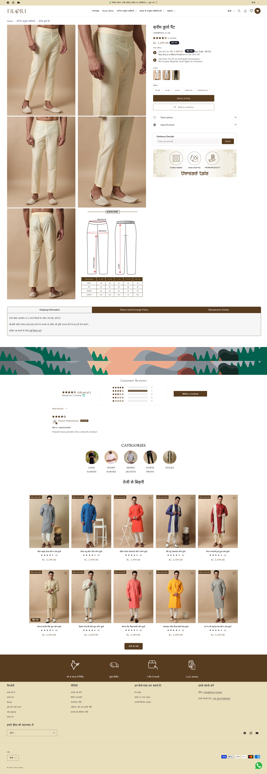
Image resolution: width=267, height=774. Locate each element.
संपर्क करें (10, 697)
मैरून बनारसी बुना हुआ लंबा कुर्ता (217, 551)
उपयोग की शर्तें (76, 692)
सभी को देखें (134, 646)
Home (10, 21)
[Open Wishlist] (251, 11)
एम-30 (168, 90)
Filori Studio (18, 767)
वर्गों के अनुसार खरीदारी (125, 11)
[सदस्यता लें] (54, 733)
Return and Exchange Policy (134, 310)
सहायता (170, 11)
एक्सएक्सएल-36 (204, 90)
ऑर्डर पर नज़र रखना (142, 697)
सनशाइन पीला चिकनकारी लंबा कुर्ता (175, 626)
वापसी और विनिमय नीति (79, 712)
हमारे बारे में (11, 692)
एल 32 (178, 90)
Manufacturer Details (218, 310)
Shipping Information (49, 310)
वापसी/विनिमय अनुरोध (143, 702)
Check (228, 141)
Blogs (9, 702)
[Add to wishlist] (65, 498)
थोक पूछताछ (11, 712)
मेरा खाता (138, 692)
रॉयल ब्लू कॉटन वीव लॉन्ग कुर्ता (91, 551)
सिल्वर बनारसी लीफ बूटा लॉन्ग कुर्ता (91, 626)
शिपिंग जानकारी (76, 697)
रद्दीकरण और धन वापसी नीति (81, 707)
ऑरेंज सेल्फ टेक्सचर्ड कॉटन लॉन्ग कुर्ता (133, 551)
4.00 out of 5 (84, 392)
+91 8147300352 (221, 698)
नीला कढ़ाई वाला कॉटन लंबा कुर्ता (49, 551)
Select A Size (183, 98)
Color (155, 68)
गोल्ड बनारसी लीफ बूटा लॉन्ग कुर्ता (49, 626)
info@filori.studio (213, 692)
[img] (59, 416)
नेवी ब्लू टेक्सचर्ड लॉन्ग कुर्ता (176, 551)
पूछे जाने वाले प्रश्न (14, 707)
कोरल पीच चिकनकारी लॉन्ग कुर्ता (133, 626)
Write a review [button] (190, 393)
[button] (126, 11)
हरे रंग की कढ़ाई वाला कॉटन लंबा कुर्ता (217, 626)
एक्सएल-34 (190, 90)
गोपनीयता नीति (76, 702)
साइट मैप (10, 717)
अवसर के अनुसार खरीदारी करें (150, 11)
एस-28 (158, 90)
